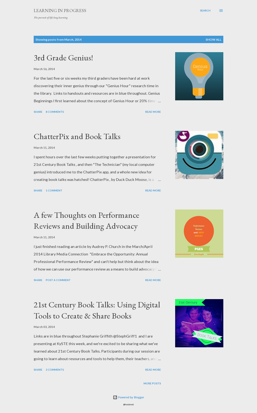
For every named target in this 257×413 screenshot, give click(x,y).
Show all (213, 39)
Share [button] (38, 111)
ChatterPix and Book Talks (77, 136)
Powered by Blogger (130, 397)
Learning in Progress (60, 10)
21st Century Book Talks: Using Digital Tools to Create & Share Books (97, 310)
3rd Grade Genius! (63, 57)
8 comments (55, 111)
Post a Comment (58, 280)
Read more (153, 111)
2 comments (55, 369)
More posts (152, 383)
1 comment (54, 190)
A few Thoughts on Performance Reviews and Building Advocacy (86, 220)
